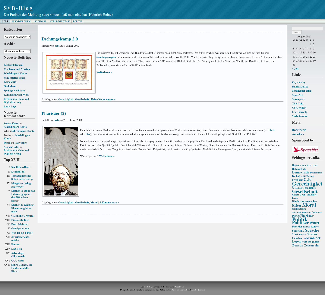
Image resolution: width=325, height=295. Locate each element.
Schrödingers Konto (15, 73)
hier (272, 130)
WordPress (179, 286)
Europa (310, 176)
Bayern (296, 165)
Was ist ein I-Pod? (22, 233)
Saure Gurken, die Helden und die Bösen (21, 268)
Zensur (297, 245)
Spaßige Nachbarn (14, 90)
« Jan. (295, 68)
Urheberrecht (300, 238)
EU (304, 176)
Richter (306, 226)
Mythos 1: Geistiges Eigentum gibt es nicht (22, 208)
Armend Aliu (11, 147)
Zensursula (311, 245)
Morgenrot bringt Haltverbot (21, 185)
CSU (315, 165)
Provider (297, 226)
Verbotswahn (300, 116)
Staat (295, 234)
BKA (304, 165)
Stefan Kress (11, 123)
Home (5, 21)
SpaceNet (297, 95)
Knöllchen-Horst (20, 167)
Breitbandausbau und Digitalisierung (16, 100)
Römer (315, 226)
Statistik (302, 234)
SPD (301, 231)
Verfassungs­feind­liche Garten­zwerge (22, 177)
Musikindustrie (299, 208)
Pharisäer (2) (54, 113)
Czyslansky (298, 82)
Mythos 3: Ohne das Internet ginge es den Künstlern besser (23, 196)
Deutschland (316, 172)
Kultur (296, 205)
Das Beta (16, 249)
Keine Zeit (10, 82)
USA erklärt (299, 107)
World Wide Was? (60, 21)
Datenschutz (299, 169)
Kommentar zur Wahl (16, 95)
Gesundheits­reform (22, 216)
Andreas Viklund (179, 289)
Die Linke (297, 176)
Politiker (300, 222)
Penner (15, 244)
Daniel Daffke (300, 86)
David (7, 143)
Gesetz (295, 194)
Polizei (314, 222)
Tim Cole (297, 103)
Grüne (303, 194)
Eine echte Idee (20, 220)
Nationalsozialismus (301, 212)
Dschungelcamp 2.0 (60, 39)
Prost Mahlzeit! (20, 224)
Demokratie (300, 172)
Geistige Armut (20, 228)
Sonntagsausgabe (106, 57)
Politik (77, 21)
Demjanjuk (17, 171)
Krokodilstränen (13, 65)
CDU (309, 165)
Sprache (312, 230)
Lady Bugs (10, 106)
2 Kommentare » (109, 202)
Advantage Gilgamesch (18, 254)
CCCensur (17, 260)
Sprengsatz (298, 99)
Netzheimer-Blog (301, 91)
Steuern (312, 234)
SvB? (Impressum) (21, 21)
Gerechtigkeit (307, 185)
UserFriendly (299, 112)
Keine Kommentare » (103, 99)
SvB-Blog (18, 8)
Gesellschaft (305, 191)
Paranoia (316, 212)
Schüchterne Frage (14, 78)
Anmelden (298, 134)
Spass (295, 230)
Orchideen (10, 86)
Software (40, 21)
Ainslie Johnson (198, 289)
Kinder (295, 197)
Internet (312, 194)
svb (57, 46)
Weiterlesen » (104, 72)
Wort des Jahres (310, 241)
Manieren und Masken (17, 69)
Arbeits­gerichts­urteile (20, 238)
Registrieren (299, 130)
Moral (309, 204)
